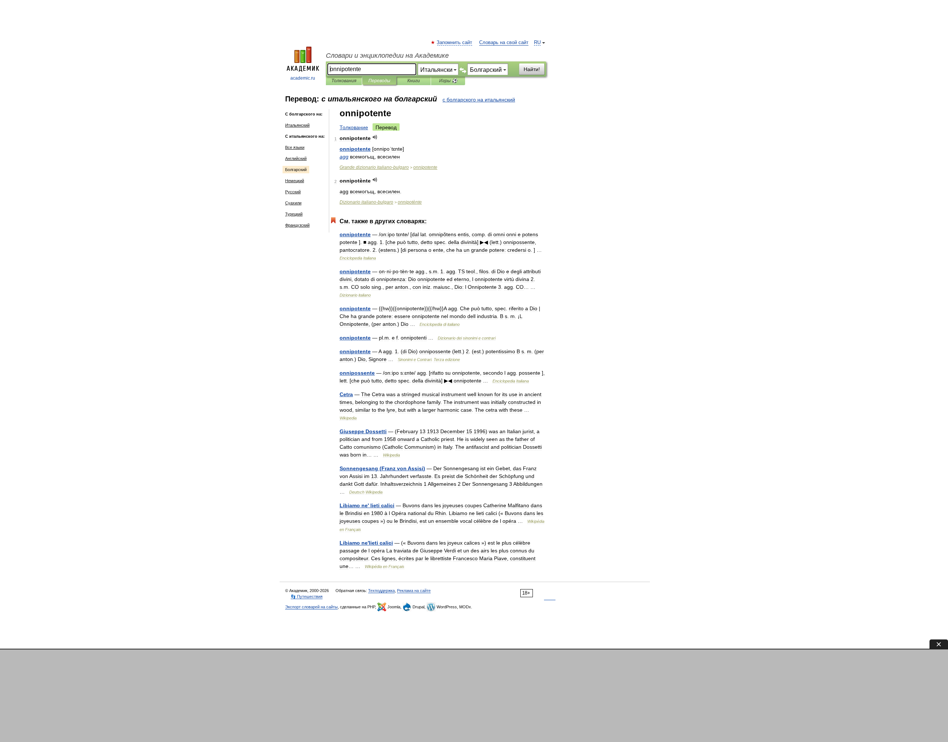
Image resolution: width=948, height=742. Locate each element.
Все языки (294, 147)
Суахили (293, 203)
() (382, 468)
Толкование (354, 127)
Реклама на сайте (414, 590)
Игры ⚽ (448, 80)
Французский (297, 225)
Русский (293, 192)
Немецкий (294, 180)
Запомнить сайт (454, 42)
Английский (296, 158)
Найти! (532, 69)
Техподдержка (381, 590)
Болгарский (296, 169)
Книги (413, 80)
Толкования (343, 80)
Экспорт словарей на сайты (311, 607)
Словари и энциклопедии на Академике (387, 55)
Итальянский (297, 125)
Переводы (379, 80)
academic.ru (302, 78)
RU (537, 42)
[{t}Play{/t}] (375, 137)
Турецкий (294, 214)
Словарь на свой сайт (503, 42)
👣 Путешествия (307, 596)
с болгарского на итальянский (479, 100)
